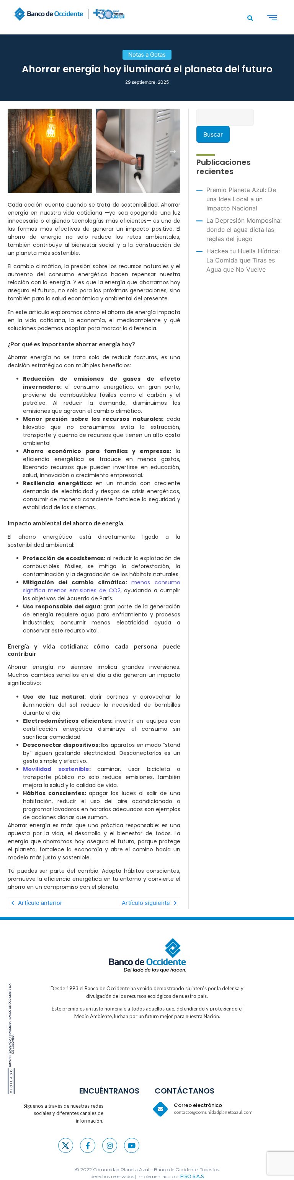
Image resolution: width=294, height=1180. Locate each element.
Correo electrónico (198, 1105)
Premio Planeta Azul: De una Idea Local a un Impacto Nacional (241, 199)
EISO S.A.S (192, 1176)
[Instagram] (110, 1145)
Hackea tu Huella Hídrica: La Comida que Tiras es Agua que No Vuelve (243, 260)
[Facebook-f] (87, 1145)
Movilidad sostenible (56, 769)
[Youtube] (131, 1145)
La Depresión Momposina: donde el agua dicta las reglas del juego (244, 230)
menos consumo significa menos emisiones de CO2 (101, 586)
